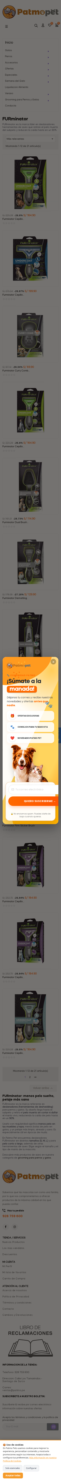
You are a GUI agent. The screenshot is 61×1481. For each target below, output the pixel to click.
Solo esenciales (12, 1468)
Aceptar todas (13, 1475)
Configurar (31, 1468)
